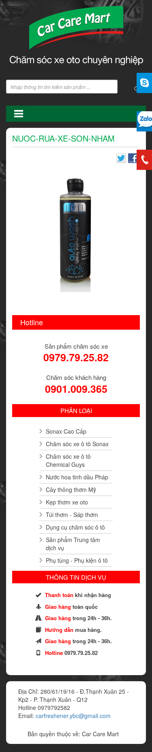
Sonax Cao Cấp (66, 431)
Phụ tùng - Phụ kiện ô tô (77, 560)
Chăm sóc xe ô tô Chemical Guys (68, 460)
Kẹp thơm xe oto (67, 502)
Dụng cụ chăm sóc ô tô (75, 527)
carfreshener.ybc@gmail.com (73, 716)
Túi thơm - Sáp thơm (72, 515)
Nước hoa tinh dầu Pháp (77, 477)
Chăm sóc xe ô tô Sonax (77, 444)
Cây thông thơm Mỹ (71, 489)
